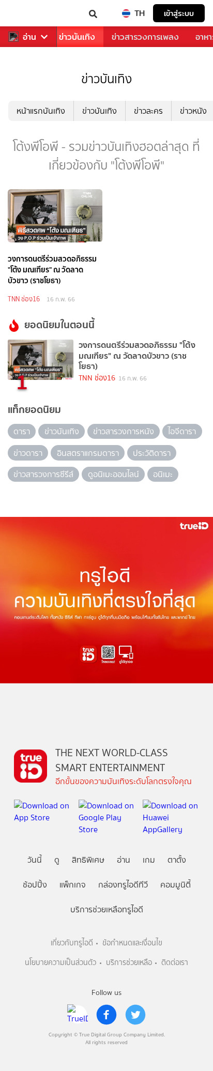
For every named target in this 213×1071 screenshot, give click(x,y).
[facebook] (106, 1014)
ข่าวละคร (148, 111)
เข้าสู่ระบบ (179, 13)
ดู (56, 860)
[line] (77, 1014)
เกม (149, 860)
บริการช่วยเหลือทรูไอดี (106, 909)
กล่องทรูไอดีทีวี (123, 885)
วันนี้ (34, 860)
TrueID (29, 13)
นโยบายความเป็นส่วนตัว (60, 962)
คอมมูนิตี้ (175, 885)
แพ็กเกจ (72, 885)
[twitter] (135, 1014)
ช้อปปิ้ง (35, 885)
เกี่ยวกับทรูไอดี (72, 943)
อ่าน (29, 36)
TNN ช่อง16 (24, 299)
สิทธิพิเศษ (88, 860)
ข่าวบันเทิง (77, 36)
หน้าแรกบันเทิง (41, 111)
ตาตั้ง (177, 860)
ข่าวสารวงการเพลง (145, 36)
